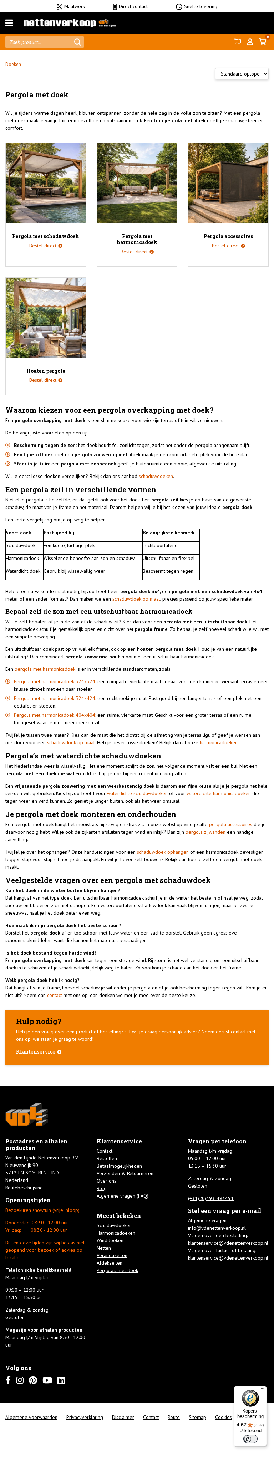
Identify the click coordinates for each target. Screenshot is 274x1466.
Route (174, 1417)
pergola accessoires (230, 824)
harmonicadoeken (219, 742)
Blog (102, 1188)
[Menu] (9, 23)
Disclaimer (123, 1417)
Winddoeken (110, 1240)
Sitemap (197, 1417)
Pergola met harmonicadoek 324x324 (54, 681)
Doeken (13, 64)
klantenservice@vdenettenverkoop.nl (228, 1243)
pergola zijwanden (205, 832)
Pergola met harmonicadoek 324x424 (54, 698)
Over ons (106, 1181)
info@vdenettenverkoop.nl (217, 1228)
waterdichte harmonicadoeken (219, 793)
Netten (104, 1248)
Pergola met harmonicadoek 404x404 (54, 715)
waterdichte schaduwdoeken (137, 793)
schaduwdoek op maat (136, 599)
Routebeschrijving (24, 1187)
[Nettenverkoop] (70, 23)
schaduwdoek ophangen (163, 852)
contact (54, 995)
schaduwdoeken (156, 476)
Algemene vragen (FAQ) (122, 1196)
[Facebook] (8, 1380)
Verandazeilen (112, 1255)
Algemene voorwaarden (31, 1417)
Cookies (223, 1417)
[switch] (250, 1439)
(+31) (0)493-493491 (211, 1198)
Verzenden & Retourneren (125, 1173)
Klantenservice (35, 1051)
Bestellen (107, 1158)
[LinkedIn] (61, 1380)
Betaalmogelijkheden (119, 1166)
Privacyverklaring (84, 1417)
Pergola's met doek (117, 1270)
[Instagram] (20, 1380)
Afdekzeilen (109, 1263)
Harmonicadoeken (116, 1233)
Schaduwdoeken (114, 1225)
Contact (104, 1151)
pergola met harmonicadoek (45, 669)
